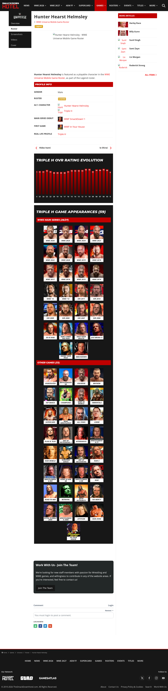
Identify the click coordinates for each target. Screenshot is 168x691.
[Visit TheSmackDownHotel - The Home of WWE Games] (8, 678)
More (152, 5)
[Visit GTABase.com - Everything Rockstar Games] (26, 678)
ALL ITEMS (150, 75)
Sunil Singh (134, 40)
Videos (14, 39)
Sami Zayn (134, 48)
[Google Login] (50, 626)
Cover (13, 45)
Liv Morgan (134, 57)
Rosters (113, 5)
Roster (14, 28)
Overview (15, 23)
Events (127, 5)
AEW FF (69, 5)
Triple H (62, 134)
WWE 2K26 (39, 5)
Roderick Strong (137, 65)
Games (100, 5)
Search (148, 686)
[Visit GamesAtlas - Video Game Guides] (48, 678)
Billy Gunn (134, 31)
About (103, 686)
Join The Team (45, 588)
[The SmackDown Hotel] (11, 5)
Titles (140, 5)
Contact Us (113, 686)
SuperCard (85, 5)
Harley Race (135, 23)
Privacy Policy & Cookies (132, 686)
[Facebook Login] (40, 626)
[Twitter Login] (45, 626)
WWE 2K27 (55, 5)
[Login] (35, 626)
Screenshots (17, 34)
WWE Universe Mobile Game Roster (52, 22)
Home (28, 661)
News (26, 5)
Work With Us (160, 686)
